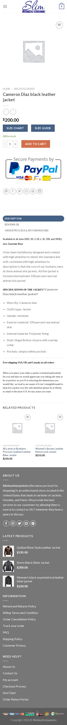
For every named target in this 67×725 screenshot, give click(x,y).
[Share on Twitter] (20, 191)
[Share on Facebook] (13, 191)
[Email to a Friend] (26, 191)
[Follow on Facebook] (6, 523)
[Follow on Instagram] (13, 523)
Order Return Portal (15, 699)
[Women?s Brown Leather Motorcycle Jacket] (49, 428)
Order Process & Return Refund (27, 230)
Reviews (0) (12, 224)
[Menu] (5, 6)
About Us (9, 666)
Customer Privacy (14, 645)
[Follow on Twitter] (20, 523)
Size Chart (9, 693)
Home (6, 88)
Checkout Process (14, 686)
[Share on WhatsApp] (6, 191)
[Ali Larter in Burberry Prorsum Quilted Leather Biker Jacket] (17, 428)
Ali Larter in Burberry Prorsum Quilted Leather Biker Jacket (17, 452)
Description (13, 218)
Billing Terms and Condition (20, 612)
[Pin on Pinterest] (33, 191)
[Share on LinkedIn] (40, 191)
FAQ (6, 632)
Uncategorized (24, 88)
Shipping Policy (12, 639)
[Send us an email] (26, 523)
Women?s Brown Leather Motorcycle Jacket (49, 450)
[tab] (33, 219)
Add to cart (35, 144)
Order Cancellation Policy (19, 619)
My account (10, 680)
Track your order (13, 625)
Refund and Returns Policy (19, 606)
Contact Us (10, 673)
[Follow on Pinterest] (33, 523)
